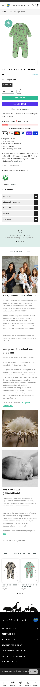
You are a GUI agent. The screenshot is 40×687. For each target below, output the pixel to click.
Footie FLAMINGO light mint (29, 586)
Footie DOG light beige (10, 586)
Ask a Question (7, 189)
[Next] (35, 41)
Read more (18, 161)
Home (4, 12)
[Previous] (4, 41)
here (4, 533)
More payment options (20, 109)
